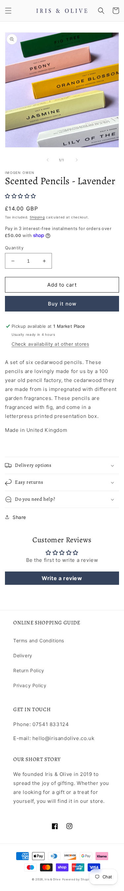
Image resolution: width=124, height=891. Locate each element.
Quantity (14, 247)
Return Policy (28, 670)
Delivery (22, 655)
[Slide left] (47, 160)
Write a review (62, 578)
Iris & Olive (53, 879)
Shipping (37, 217)
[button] (8, 10)
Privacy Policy (29, 685)
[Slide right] (76, 160)
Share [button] (19, 517)
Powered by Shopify (77, 879)
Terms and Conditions (38, 640)
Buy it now (62, 304)
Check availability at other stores (50, 344)
